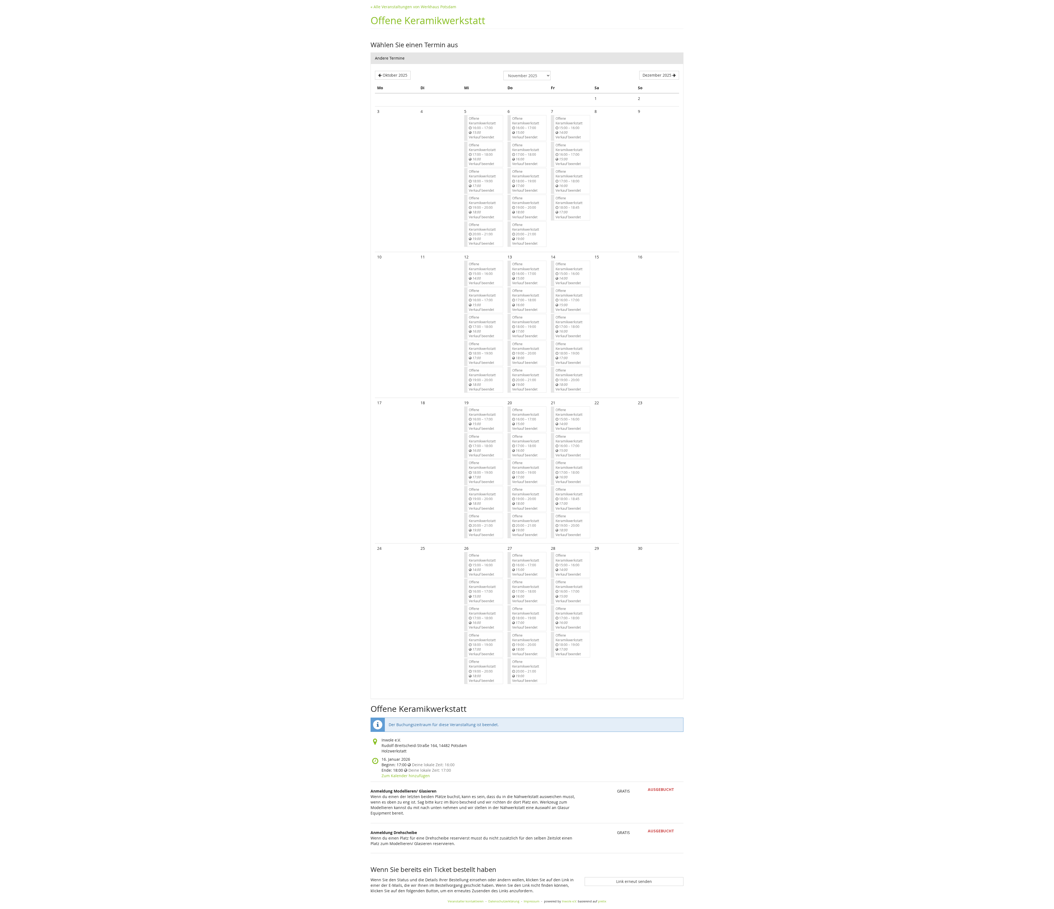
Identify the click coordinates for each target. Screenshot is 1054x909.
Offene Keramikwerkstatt (428, 20)
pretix (602, 901)
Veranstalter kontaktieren (466, 901)
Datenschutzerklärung (503, 901)
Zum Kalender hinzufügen (406, 775)
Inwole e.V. (569, 901)
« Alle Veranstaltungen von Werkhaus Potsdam (413, 6)
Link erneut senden (634, 881)
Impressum (531, 901)
